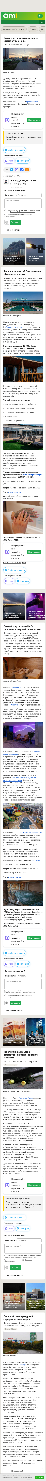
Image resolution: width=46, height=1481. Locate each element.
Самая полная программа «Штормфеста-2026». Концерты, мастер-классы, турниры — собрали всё (24, 1204)
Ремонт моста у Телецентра (13, 29)
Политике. (29, 1479)
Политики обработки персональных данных (22, 212)
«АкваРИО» (16, 687)
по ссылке (35, 860)
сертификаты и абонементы (30, 832)
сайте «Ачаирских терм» (32, 474)
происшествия (32, 101)
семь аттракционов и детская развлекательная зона (19, 779)
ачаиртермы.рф (14, 492)
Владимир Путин (26, 1098)
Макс (10, 160)
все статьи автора (16, 187)
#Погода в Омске (10, 1329)
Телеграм (24, 160)
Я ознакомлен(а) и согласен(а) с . (18, 215)
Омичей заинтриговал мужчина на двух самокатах (23, 138)
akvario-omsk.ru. (14, 877)
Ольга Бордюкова (17, 180)
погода (23, 1364)
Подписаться (34, 120)
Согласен (39, 1477)
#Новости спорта (10, 1065)
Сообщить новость (16, 150)
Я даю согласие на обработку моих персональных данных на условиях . (23, 211)
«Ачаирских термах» (13, 327)
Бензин (33, 29)
